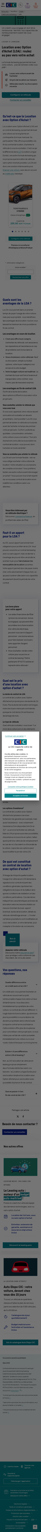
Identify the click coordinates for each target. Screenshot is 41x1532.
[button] (20, 796)
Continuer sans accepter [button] (14, 736)
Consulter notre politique (20, 787)
